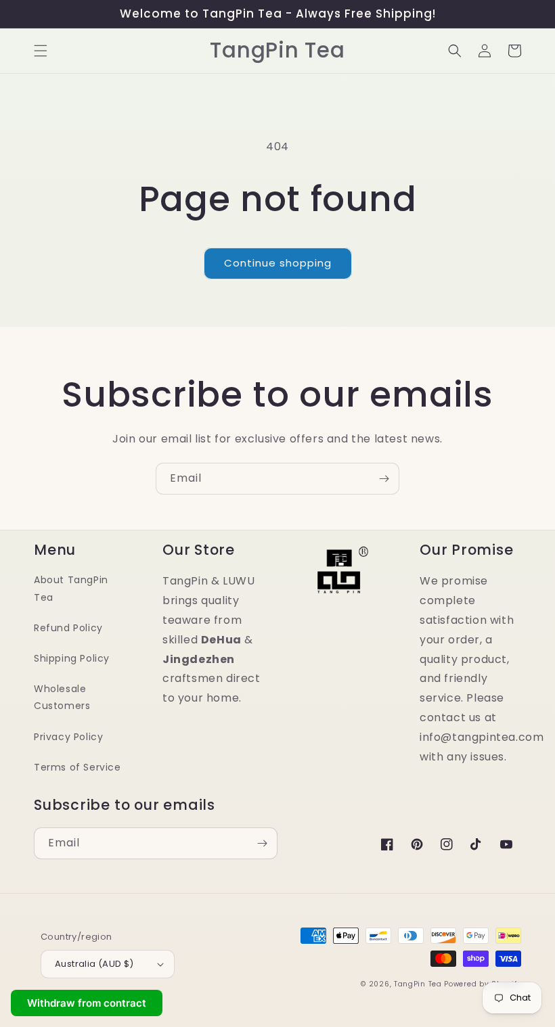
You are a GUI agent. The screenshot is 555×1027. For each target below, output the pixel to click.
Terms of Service (77, 767)
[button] (41, 51)
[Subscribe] (384, 479)
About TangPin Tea (71, 588)
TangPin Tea (418, 984)
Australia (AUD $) (94, 963)
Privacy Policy (68, 737)
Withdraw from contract (86, 1003)
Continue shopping (278, 263)
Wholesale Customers (62, 697)
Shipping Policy (72, 658)
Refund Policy (68, 628)
